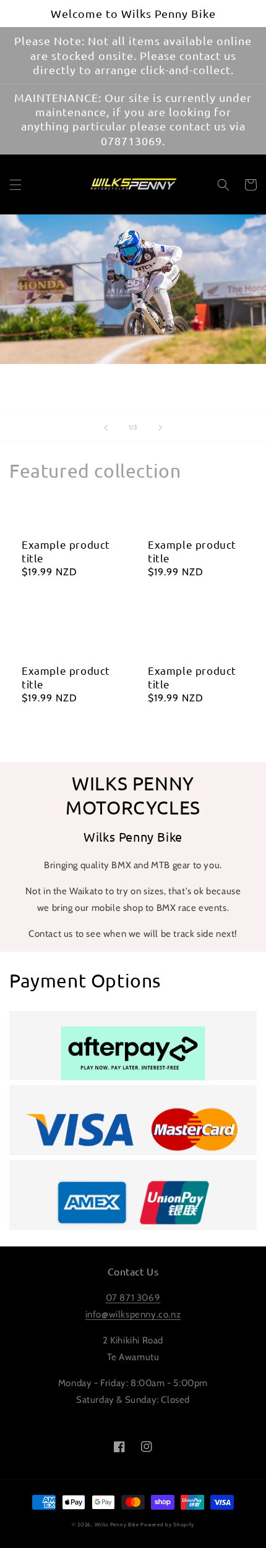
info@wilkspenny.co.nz (133, 1314)
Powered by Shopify (167, 1524)
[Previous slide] (105, 427)
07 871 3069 (133, 1297)
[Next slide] (160, 427)
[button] (15, 184)
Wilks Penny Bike (117, 1524)
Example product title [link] (66, 551)
